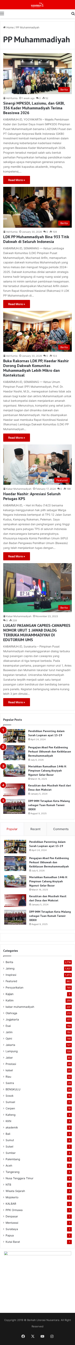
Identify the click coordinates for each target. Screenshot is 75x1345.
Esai (8, 1025)
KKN (8, 1121)
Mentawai (12, 1222)
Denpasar (12, 1216)
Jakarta (10, 1044)
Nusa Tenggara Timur (19, 1178)
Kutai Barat (13, 1241)
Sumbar (11, 1152)
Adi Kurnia (12, 98)
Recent (35, 829)
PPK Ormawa (14, 1210)
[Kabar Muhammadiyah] (37, 4)
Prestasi (11, 1064)
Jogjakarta (12, 1019)
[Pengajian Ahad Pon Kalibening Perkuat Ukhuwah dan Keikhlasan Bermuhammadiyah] (14, 752)
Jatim (9, 1032)
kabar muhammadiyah (20, 1006)
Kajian (9, 994)
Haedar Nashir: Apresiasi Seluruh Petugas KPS (32, 496)
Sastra (10, 1083)
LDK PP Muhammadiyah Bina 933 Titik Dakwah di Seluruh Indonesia (36, 239)
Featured (11, 981)
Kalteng (10, 1114)
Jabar (9, 1057)
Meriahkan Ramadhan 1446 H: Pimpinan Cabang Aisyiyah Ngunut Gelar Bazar (47, 771)
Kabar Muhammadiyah (18, 488)
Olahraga (11, 1013)
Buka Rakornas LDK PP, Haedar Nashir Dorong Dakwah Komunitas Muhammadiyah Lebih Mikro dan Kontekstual (36, 368)
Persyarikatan (14, 987)
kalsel (9, 1070)
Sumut (10, 1140)
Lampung (12, 1051)
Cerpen (10, 1108)
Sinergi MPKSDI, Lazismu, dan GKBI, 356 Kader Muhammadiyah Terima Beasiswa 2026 (34, 108)
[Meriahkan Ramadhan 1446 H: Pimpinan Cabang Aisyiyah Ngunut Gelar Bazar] (14, 770)
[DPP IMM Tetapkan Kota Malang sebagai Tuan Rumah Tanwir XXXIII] (14, 806)
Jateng (10, 968)
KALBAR (11, 1203)
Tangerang (12, 1172)
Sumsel (10, 1102)
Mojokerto (12, 1197)
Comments (61, 829)
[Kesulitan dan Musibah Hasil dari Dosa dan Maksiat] (14, 789)
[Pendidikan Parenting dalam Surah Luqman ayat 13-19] (14, 736)
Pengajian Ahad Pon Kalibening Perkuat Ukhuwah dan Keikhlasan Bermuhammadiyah (49, 751)
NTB (8, 1184)
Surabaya (12, 1229)
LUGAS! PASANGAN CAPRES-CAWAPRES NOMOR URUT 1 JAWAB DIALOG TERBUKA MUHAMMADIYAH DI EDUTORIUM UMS (36, 632)
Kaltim (10, 1000)
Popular (12, 829)
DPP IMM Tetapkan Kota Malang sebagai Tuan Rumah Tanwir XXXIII (49, 805)
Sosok (9, 1095)
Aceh (9, 1165)
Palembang (13, 1159)
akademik (12, 1127)
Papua (10, 1235)
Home (10, 27)
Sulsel (9, 1146)
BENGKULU (13, 1089)
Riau (8, 1076)
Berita (9, 962)
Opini (9, 1038)
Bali (8, 1133)
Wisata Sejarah (15, 1191)
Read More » (16, 180)
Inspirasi (11, 974)
